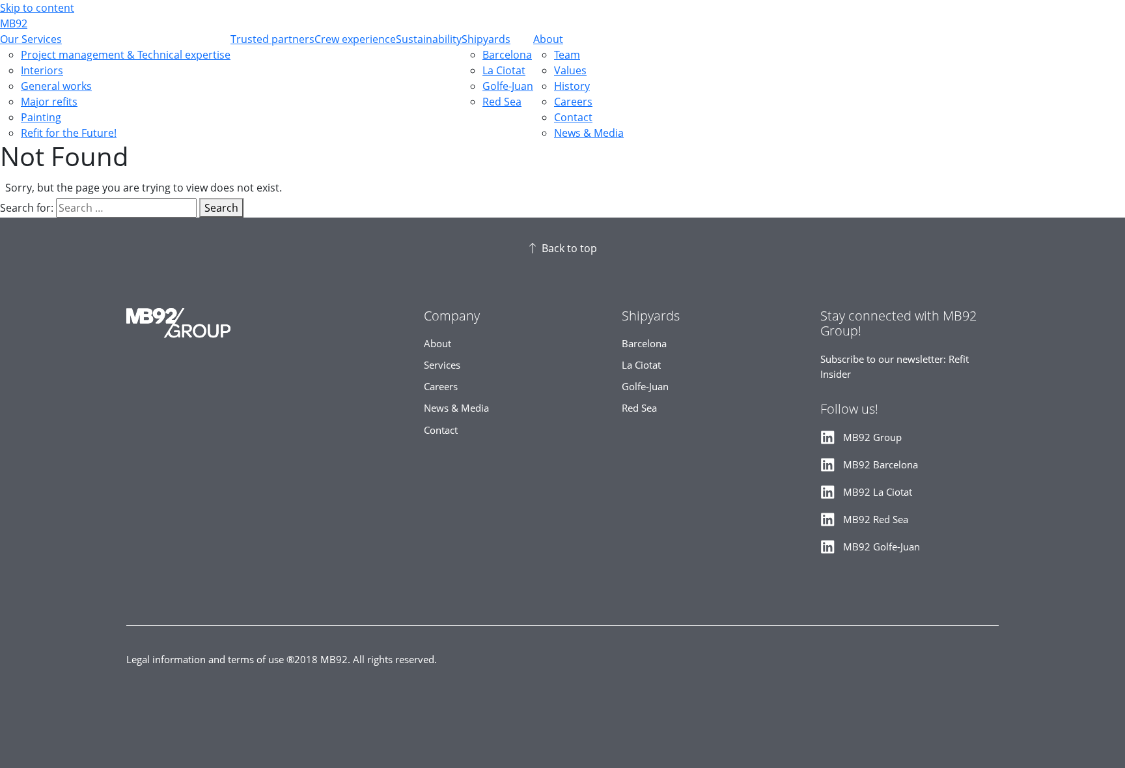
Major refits (49, 101)
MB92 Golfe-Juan (881, 547)
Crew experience (355, 39)
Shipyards (486, 39)
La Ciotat (503, 70)
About (548, 39)
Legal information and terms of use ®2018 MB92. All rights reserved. (281, 659)
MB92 (13, 23)
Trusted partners (272, 39)
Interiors (42, 70)
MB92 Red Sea (875, 519)
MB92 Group (872, 437)
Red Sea (501, 101)
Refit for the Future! (69, 133)
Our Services (31, 39)
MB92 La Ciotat (877, 492)
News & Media (589, 133)
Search (221, 208)
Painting (41, 117)
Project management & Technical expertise (125, 55)
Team (567, 55)
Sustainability (429, 39)
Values (570, 70)
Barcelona (507, 55)
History (572, 86)
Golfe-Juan (507, 86)
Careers (573, 101)
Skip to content (37, 8)
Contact (573, 117)
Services (442, 365)
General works (56, 86)
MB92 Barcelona (880, 465)
